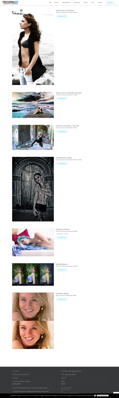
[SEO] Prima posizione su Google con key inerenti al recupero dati (31, 391)
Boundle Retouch (62, 264)
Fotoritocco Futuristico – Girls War (67, 126)
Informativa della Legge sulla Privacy (71, 371)
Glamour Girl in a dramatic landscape (68, 93)
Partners (64, 378)
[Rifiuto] (117, 396)
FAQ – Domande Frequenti (69, 374)
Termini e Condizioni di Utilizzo (21, 381)
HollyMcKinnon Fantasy (64, 158)
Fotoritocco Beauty (62, 293)
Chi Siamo (16, 371)
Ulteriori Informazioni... (102, 395)
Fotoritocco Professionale (62, 12)
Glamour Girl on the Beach (65, 10)
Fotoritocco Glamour (63, 229)
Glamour (71, 12)
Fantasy (58, 127)
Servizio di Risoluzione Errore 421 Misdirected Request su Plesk (30, 388)
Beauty (57, 295)
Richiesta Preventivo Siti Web (21, 374)
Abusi (63, 381)
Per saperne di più (62, 16)
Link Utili (15, 378)
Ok (95, 395)
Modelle (75, 12)
